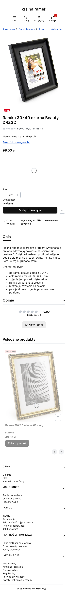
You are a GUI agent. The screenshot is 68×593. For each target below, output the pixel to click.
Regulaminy (9, 573)
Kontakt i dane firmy (13, 481)
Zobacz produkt (17, 443)
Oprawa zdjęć (10, 570)
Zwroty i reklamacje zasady (17, 580)
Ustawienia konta (12, 498)
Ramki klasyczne (27, 29)
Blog (5, 478)
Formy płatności (11, 549)
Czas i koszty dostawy (15, 546)
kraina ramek (34, 9)
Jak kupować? (10, 529)
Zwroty (6, 515)
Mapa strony (9, 563)
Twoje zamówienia (12, 495)
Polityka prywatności (14, 576)
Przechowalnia (10, 501)
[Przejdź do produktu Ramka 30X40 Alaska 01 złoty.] (34, 385)
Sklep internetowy (30, 588)
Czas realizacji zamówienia (17, 543)
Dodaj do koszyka (30, 210)
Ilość (5, 189)
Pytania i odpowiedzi (14, 525)
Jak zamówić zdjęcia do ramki (19, 522)
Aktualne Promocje (13, 566)
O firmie (7, 474)
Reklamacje (9, 519)
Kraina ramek (9, 29)
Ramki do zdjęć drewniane (51, 29)
